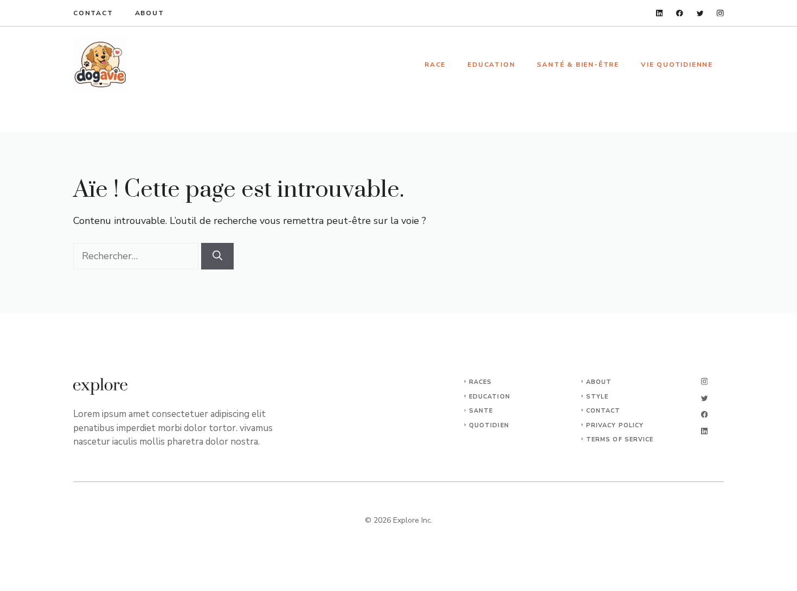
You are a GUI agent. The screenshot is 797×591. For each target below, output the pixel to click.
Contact (93, 13)
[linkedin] (659, 13)
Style (597, 397)
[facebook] (679, 13)
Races (480, 382)
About (149, 13)
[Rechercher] (217, 256)
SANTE (481, 411)
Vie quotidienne (677, 64)
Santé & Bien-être (578, 64)
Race (435, 64)
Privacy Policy (615, 425)
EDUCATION (489, 397)
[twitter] (700, 13)
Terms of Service (620, 439)
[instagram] (720, 13)
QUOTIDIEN (489, 425)
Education (491, 64)
